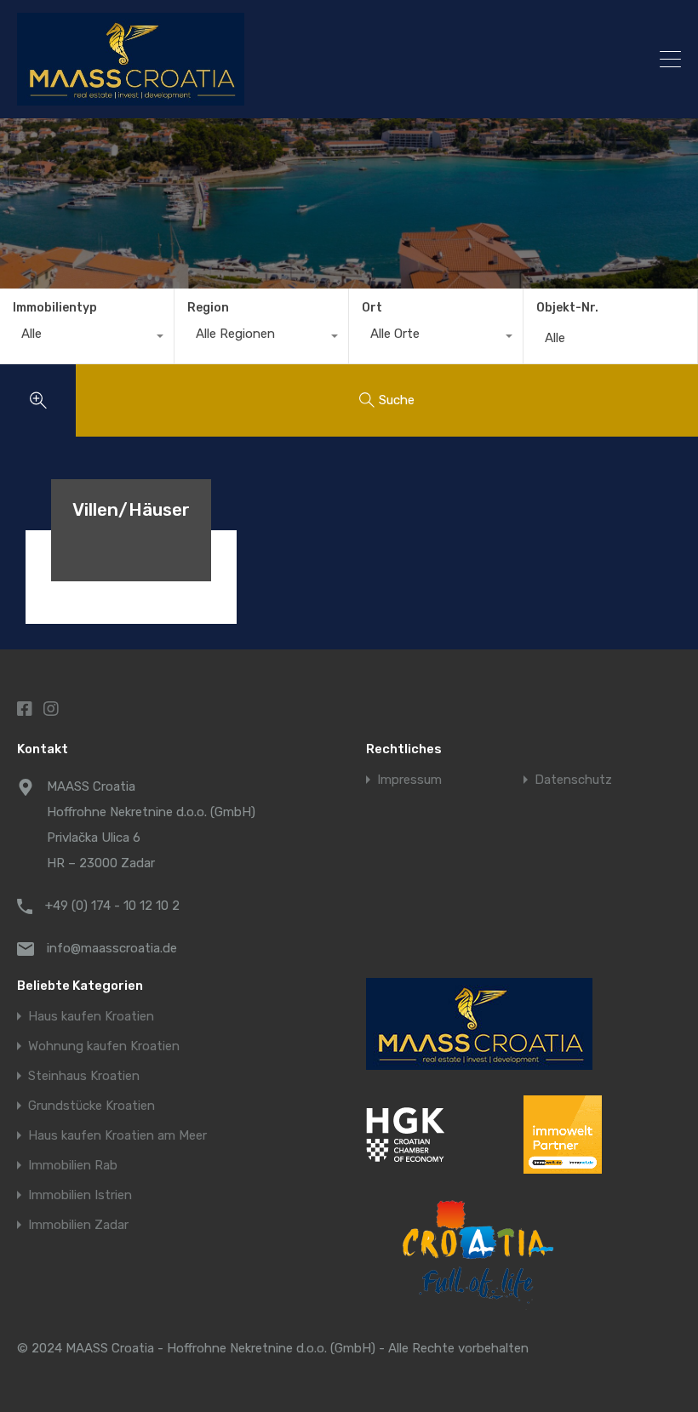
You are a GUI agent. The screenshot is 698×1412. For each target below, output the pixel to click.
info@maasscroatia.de (112, 948)
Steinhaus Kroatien (84, 1076)
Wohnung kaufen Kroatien (104, 1046)
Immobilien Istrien (80, 1195)
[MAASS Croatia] (269, 59)
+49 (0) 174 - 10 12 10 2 (112, 905)
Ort (372, 307)
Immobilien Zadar (78, 1225)
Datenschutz (573, 780)
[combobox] (87, 337)
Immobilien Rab (72, 1165)
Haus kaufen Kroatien (91, 1016)
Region (208, 307)
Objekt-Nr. (567, 308)
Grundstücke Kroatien (91, 1106)
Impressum (409, 780)
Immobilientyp (55, 307)
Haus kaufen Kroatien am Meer (117, 1135)
